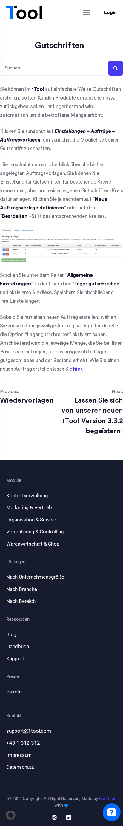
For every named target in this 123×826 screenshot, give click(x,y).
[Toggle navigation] (81, 12)
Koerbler (107, 798)
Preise (12, 676)
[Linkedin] (68, 817)
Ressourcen (18, 619)
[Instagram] (54, 817)
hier (77, 369)
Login (110, 12)
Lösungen (15, 562)
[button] (10, 815)
